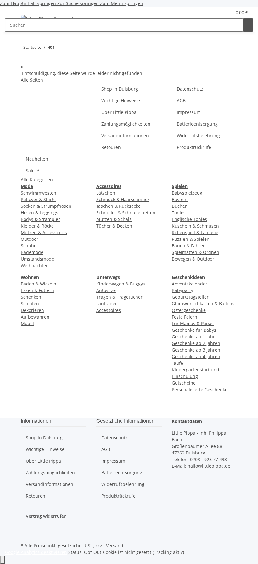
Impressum (189, 112)
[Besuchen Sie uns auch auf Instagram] (26, 533)
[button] (214, 12)
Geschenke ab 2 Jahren (196, 343)
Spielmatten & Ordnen (195, 252)
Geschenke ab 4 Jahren (196, 356)
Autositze (106, 290)
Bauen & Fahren (189, 246)
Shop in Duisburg (119, 89)
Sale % (33, 170)
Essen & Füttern (37, 290)
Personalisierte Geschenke (199, 389)
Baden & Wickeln (38, 284)
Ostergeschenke (189, 310)
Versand (114, 546)
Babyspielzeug (187, 193)
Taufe (177, 363)
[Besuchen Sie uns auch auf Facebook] (26, 526)
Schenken (31, 297)
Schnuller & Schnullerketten (125, 213)
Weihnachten (35, 265)
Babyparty (182, 290)
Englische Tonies (189, 219)
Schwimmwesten (38, 193)
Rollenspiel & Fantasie (195, 232)
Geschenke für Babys (194, 330)
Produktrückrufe (194, 147)
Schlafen (30, 304)
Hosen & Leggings (39, 213)
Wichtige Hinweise (120, 101)
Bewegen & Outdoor (193, 259)
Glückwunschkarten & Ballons (203, 304)
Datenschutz (190, 89)
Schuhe (28, 246)
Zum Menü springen (121, 3)
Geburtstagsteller (190, 297)
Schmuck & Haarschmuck (122, 199)
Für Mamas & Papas (193, 323)
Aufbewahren (35, 317)
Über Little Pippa (119, 112)
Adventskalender (189, 284)
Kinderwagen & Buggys (120, 284)
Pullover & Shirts (38, 199)
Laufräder (106, 304)
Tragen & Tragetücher (119, 297)
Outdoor (29, 239)
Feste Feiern (184, 317)
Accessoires (108, 310)
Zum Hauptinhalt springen (28, 3)
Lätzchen (105, 193)
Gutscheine (184, 383)
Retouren (111, 147)
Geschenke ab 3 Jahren (196, 350)
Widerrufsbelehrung (198, 135)
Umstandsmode (37, 259)
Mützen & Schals (114, 219)
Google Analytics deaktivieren (36, 552)
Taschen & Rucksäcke (118, 206)
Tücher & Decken (114, 226)
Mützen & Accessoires (44, 232)
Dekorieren (32, 310)
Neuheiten (37, 159)
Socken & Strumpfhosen (46, 206)
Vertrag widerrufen (46, 516)
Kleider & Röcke (37, 226)
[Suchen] (248, 25)
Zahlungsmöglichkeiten (125, 124)
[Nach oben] (2, 560)
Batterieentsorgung (197, 124)
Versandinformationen (125, 135)
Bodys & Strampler (40, 219)
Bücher (179, 206)
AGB (181, 101)
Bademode (32, 252)
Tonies (179, 213)
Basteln (180, 199)
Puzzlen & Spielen (191, 239)
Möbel (27, 323)
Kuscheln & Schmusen (195, 226)
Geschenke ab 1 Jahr (193, 337)
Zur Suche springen (78, 3)
